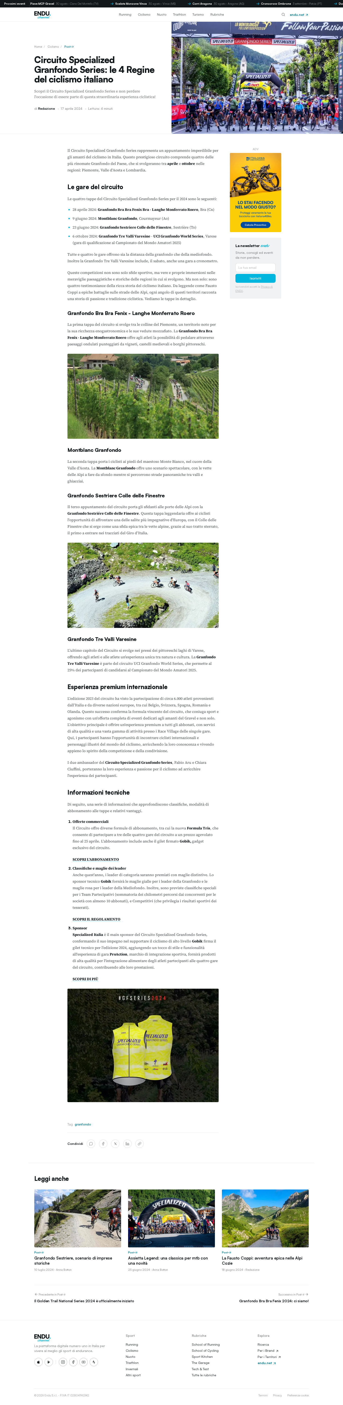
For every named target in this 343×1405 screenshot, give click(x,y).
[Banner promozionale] (255, 192)
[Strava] (94, 1362)
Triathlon (179, 14)
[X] (115, 1144)
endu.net (297, 15)
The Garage (201, 1363)
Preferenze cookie (298, 1395)
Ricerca (263, 1344)
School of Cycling (205, 1350)
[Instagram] (63, 1362)
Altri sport (133, 1375)
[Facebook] (103, 1144)
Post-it (69, 46)
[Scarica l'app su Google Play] (49, 1362)
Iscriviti (255, 278)
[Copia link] (139, 1144)
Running (125, 14)
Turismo (198, 14)
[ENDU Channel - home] (42, 14)
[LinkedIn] (127, 1144)
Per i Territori (268, 1357)
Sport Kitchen (202, 1357)
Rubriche (217, 14)
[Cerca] (283, 14)
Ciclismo (144, 14)
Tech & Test (200, 1369)
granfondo (83, 1124)
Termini (263, 1395)
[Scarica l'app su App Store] (38, 1362)
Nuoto (162, 14)
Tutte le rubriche (204, 1375)
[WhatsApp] (91, 1144)
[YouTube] (83, 1362)
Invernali (132, 1369)
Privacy (277, 1395)
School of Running (206, 1344)
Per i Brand (266, 1350)
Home (38, 46)
